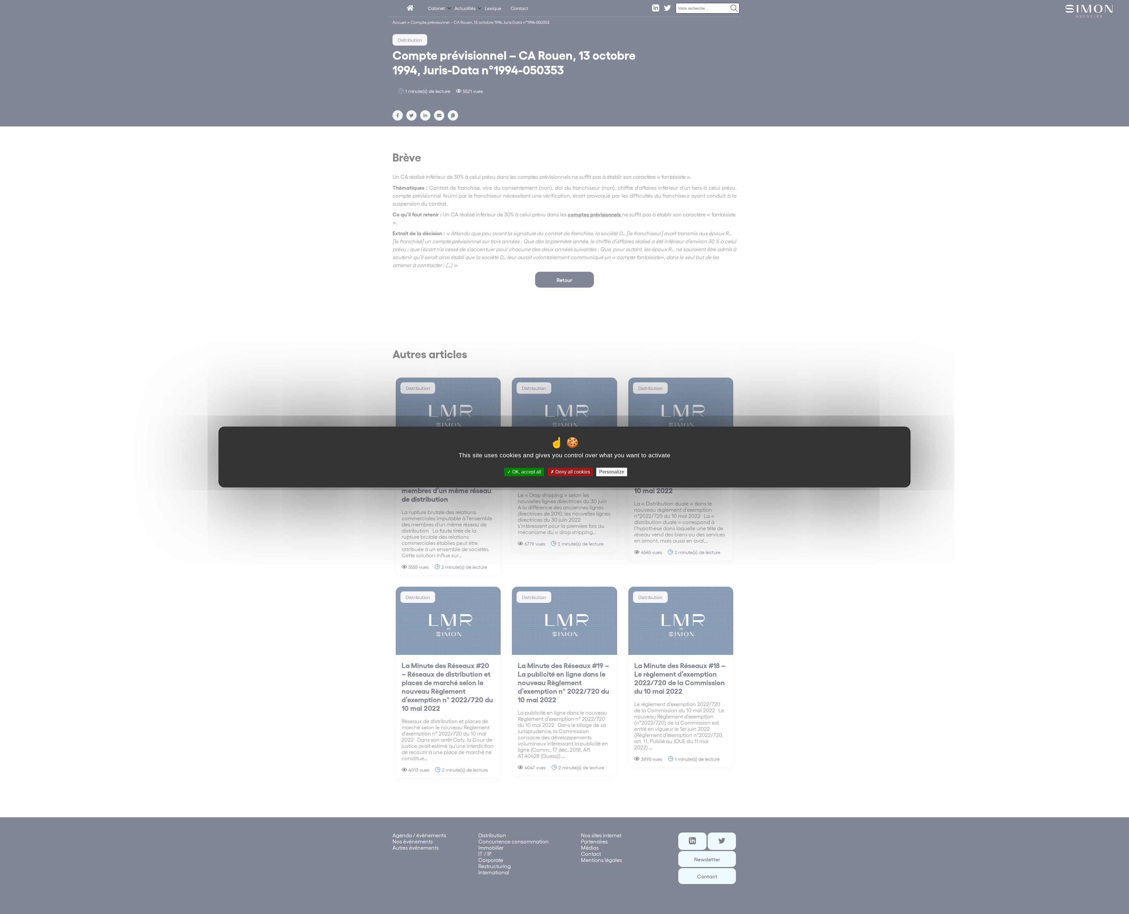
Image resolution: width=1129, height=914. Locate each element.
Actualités (465, 8)
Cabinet (436, 8)
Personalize (611, 471)
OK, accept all (526, 471)
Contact (519, 8)
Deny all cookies (572, 471)
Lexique (493, 8)
